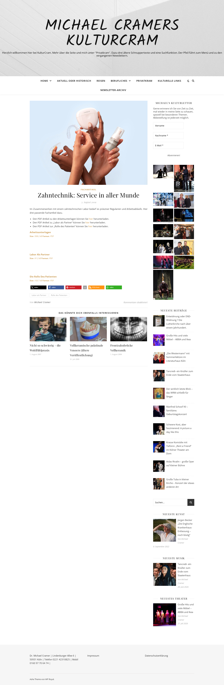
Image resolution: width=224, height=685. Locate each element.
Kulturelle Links (169, 80)
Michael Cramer (42, 302)
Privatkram (144, 80)
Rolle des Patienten (59, 295)
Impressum (93, 655)
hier (91, 218)
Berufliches (119, 80)
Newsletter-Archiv (113, 90)
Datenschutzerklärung (156, 655)
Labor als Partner (39, 295)
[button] (38, 287)
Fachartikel (88, 189)
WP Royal (49, 679)
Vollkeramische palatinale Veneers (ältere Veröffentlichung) (86, 350)
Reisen (101, 80)
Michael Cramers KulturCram (112, 34)
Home (44, 80)
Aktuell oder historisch (74, 80)
